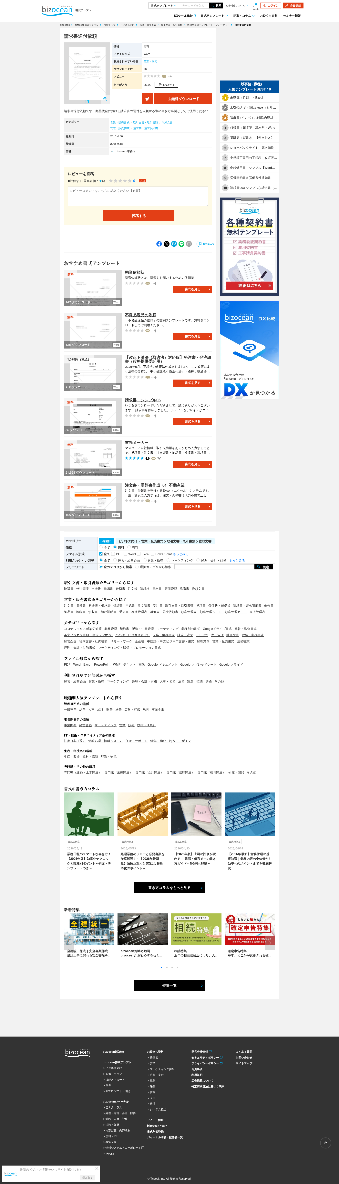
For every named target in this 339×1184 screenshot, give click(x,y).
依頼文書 (167, 122)
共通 (209, 681)
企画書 (139, 641)
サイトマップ (244, 1063)
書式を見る (192, 289)
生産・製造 (72, 756)
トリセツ (202, 635)
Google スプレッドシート (198, 664)
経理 (100, 709)
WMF (116, 664)
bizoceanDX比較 (113, 1051)
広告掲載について (235, 5)
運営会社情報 (200, 1051)
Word (77, 664)
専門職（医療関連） (118, 772)
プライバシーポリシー (205, 1063)
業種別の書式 (190, 628)
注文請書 (144, 605)
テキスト (129, 664)
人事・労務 (167, 681)
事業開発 (70, 725)
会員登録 (295, 5)
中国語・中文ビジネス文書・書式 (170, 641)
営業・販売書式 (148, 24)
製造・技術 (195, 681)
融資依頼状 (135, 272)
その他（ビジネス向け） (132, 635)
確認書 (108, 588)
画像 (142, 664)
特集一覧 (169, 985)
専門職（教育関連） (211, 772)
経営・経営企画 (75, 681)
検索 (218, 5)
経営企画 (70, 641)
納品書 (68, 611)
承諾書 (184, 588)
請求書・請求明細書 (145, 128)
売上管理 (217, 635)
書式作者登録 (155, 1131)
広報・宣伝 (132, 709)
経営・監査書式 (246, 628)
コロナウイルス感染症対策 (83, 628)
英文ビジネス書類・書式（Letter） (88, 635)
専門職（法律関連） (180, 772)
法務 (181, 681)
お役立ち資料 (269, 16)
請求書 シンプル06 (143, 400)
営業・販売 (150, 61)
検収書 (81, 611)
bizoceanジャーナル (116, 1101)
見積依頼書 (170, 611)
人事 (91, 709)
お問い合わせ (244, 1057)
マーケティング (168, 628)
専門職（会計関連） (149, 772)
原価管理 (170, 588)
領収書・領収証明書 (102, 611)
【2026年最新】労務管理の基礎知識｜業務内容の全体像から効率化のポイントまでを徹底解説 (250, 861)
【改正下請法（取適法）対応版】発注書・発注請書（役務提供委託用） (168, 359)
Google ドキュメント (163, 664)
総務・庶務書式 (253, 635)
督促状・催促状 (219, 605)
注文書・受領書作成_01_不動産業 (155, 485)
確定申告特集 (237, 951)
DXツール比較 (183, 16)
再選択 (106, 541)
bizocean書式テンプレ (87, 24)
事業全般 (158, 709)
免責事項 (196, 1069)
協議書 (68, 588)
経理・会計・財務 (144, 681)
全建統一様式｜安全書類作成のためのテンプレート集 (104, 951)
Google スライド (231, 664)
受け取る (87, 1177)
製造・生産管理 (143, 628)
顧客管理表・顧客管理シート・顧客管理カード (214, 611)
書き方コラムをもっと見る (169, 888)
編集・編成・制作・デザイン (170, 740)
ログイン (273, 5)
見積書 (201, 605)
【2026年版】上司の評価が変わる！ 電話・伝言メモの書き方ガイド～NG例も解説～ (195, 859)
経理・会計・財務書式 (79, 647)
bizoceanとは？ (157, 1125)
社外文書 (232, 635)
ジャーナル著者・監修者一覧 (165, 1137)
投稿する (139, 216)
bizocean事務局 (125, 151)
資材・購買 (90, 756)
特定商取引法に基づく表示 (207, 1086)
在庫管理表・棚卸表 (145, 611)
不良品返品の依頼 (140, 315)
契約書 (124, 628)
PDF (67, 664)
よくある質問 (244, 1051)
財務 (109, 709)
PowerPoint (102, 664)
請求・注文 (185, 635)
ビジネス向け (127, 24)
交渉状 (96, 588)
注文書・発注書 (75, 605)
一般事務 (70, 709)
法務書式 (243, 641)
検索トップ (110, 24)
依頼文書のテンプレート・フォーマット (208, 24)
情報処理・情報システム (105, 740)
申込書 (130, 605)
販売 (131, 725)
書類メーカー (137, 442)
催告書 (268, 605)
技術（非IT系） (75, 740)
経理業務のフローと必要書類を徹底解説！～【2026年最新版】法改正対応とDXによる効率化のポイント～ (143, 861)
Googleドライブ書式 (217, 628)
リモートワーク (121, 641)
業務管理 (110, 628)
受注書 (157, 605)
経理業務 (203, 641)
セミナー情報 (292, 16)
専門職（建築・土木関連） (83, 772)
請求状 (144, 588)
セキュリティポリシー (205, 1057)
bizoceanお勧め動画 (135, 951)
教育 (146, 709)
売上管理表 (257, 611)
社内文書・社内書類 (93, 641)
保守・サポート (137, 740)
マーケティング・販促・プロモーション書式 (129, 647)
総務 (82, 709)
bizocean (65, 24)
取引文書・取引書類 (172, 24)
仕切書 (120, 588)
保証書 (118, 605)
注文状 (132, 588)
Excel (87, 664)
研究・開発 (236, 772)
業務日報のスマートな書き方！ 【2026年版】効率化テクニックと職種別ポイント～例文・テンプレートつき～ (89, 861)
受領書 (124, 611)
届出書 (157, 588)
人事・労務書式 (164, 635)
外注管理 (82, 588)
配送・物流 (109, 756)
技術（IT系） (146, 725)
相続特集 (180, 951)
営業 (122, 725)
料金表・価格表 (100, 605)
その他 (219, 681)
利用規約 (196, 1075)
